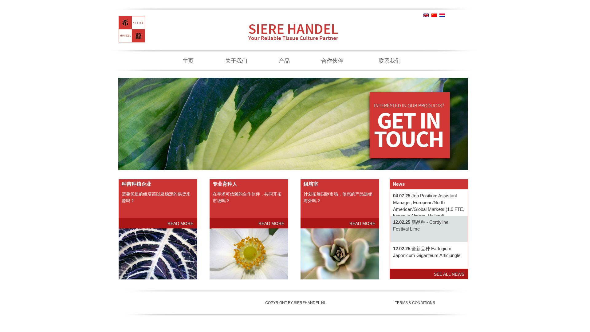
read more (180, 223)
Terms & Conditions (415, 303)
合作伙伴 (332, 61)
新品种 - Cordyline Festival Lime (420, 225)
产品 (284, 61)
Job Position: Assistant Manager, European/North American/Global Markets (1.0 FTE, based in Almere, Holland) (428, 206)
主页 (188, 61)
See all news (449, 274)
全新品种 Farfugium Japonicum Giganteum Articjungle (426, 252)
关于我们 (236, 61)
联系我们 (390, 61)
